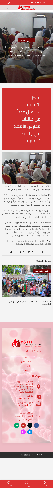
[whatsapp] (15, 252)
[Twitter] (47, 3)
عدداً (49, 244)
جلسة (14, 241)
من (24, 244)
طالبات (8, 241)
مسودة (29, 244)
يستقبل (19, 244)
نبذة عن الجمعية (26, 361)
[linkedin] (20, 252)
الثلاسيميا (33, 241)
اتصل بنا (26, 366)
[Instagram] (41, 3)
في (45, 244)
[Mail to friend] (24, 252)
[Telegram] (35, 3)
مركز (35, 244)
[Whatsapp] (32, 3)
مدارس (40, 244)
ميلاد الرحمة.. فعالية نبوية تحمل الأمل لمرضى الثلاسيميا (30, 302)
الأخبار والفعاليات (26, 40)
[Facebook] (50, 3)
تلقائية (26, 241)
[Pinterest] (29, 252)
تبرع (8, 2)
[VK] (33, 252)
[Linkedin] (44, 3)
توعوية (20, 241)
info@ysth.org (26, 405)
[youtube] (38, 3)
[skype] (11, 252)
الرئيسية (26, 357)
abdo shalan (19, 55)
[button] (48, 286)
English (26, 370)
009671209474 (25, 398)
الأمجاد (41, 241)
